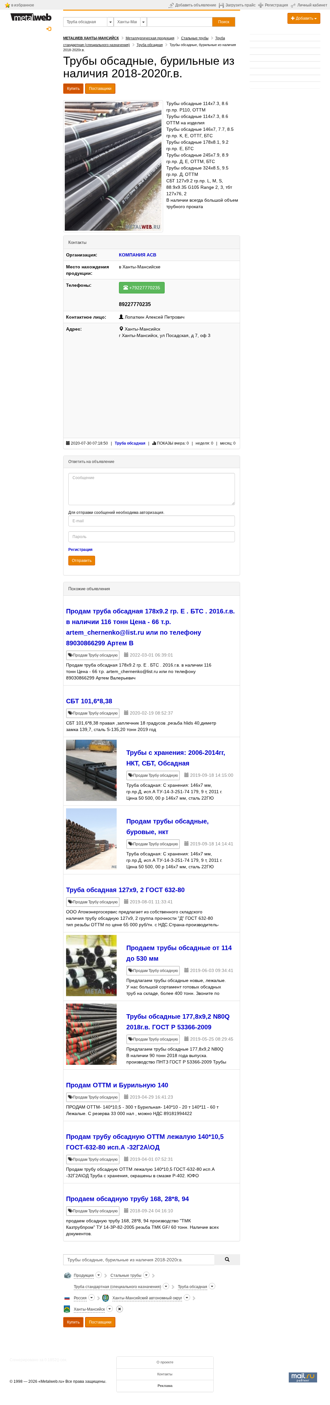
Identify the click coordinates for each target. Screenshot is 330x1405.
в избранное (22, 5)
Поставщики (100, 88)
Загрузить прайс (241, 5)
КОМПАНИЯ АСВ (137, 254)
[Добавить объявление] (172, 5)
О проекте (165, 1362)
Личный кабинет (312, 5)
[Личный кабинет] (294, 5)
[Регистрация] (261, 4)
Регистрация (276, 5)
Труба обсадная (150, 45)
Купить (73, 88)
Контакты (164, 1374)
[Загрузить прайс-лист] (222, 5)
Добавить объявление (195, 5)
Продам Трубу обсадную (95, 655)
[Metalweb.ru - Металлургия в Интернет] (31, 15)
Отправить (82, 560)
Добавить (304, 18)
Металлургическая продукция (150, 38)
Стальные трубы (195, 38)
